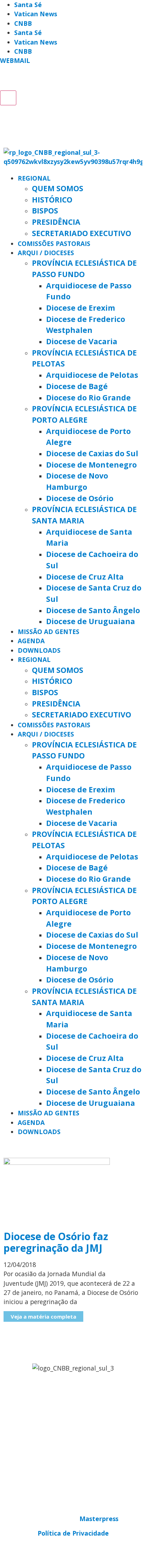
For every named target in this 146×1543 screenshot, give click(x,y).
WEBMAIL (15, 60)
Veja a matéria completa (43, 1316)
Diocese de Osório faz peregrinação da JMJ (56, 1242)
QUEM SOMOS (57, 188)
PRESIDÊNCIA (56, 222)
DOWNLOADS (39, 650)
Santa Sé (28, 4)
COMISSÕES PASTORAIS (54, 243)
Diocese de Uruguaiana (90, 621)
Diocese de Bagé (77, 386)
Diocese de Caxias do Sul (92, 453)
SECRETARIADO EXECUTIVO (81, 233)
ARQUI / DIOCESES (46, 252)
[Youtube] (57, 79)
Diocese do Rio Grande (88, 397)
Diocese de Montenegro (91, 464)
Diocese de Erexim (80, 308)
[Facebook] (9, 79)
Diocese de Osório (79, 498)
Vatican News (35, 14)
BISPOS (45, 210)
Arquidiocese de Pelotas (92, 375)
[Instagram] (106, 79)
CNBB (23, 23)
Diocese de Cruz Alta (85, 576)
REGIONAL (34, 178)
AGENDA (31, 640)
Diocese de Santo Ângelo (93, 610)
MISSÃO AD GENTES (48, 631)
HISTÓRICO (52, 199)
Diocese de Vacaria (81, 341)
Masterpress (98, 1518)
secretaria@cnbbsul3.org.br (73, 1434)
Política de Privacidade (73, 1533)
